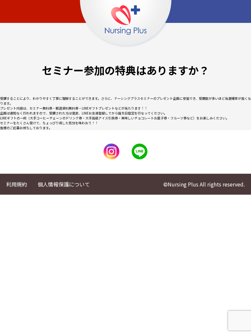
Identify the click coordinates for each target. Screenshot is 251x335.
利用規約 (16, 184)
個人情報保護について (64, 184)
